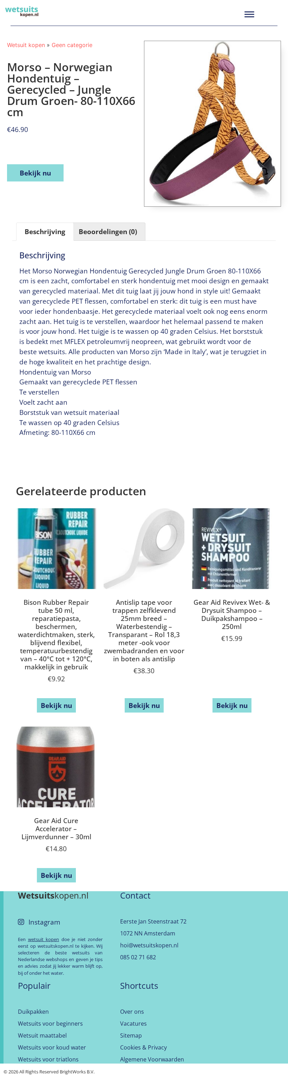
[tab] (45, 232)
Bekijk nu (35, 173)
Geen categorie (72, 44)
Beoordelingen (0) (108, 231)
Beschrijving (45, 231)
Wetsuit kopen (26, 44)
